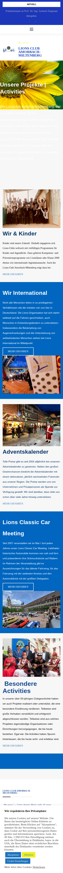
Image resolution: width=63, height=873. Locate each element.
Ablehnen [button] (28, 854)
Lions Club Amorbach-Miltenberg (30, 51)
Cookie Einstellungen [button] (17, 861)
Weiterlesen (39, 867)
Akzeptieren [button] (13, 854)
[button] (26, 21)
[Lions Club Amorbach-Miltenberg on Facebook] (4, 761)
